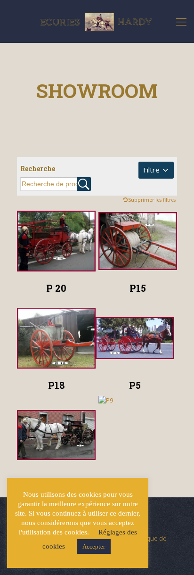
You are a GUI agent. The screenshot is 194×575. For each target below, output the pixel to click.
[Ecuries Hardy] (97, 21)
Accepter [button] (93, 546)
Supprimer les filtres (152, 200)
